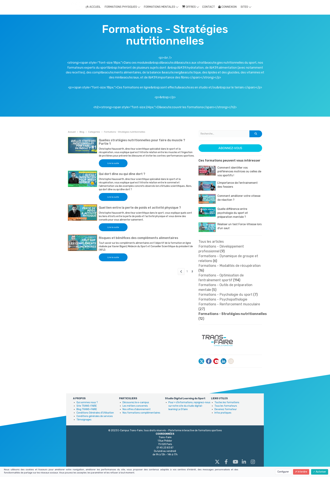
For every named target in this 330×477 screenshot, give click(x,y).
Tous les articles (211, 241)
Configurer (283, 471)
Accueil (72, 132)
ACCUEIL (95, 6)
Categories (94, 132)
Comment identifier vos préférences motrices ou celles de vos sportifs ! (239, 171)
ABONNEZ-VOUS (230, 148)
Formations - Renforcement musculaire (229, 304)
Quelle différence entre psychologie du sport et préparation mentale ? (232, 212)
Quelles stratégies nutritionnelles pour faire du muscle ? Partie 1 (142, 142)
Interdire (302, 471)
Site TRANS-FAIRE (86, 405)
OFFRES (190, 6)
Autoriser (320, 471)
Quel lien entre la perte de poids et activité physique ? (140, 208)
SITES (245, 6)
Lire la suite (113, 163)
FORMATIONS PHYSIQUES (121, 6)
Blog (82, 132)
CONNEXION (229, 6)
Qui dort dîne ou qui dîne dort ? (122, 174)
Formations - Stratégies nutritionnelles (124, 132)
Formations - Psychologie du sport (225, 294)
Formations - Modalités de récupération (230, 266)
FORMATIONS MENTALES (160, 6)
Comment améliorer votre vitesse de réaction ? (238, 197)
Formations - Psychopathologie (223, 299)
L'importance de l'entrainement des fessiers (237, 184)
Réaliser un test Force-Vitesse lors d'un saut (239, 226)
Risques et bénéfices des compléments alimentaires (138, 238)
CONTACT (208, 6)
